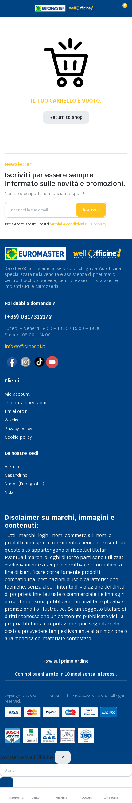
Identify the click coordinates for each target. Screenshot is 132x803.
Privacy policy (18, 428)
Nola (9, 492)
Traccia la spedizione (26, 402)
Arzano (12, 466)
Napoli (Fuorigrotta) (24, 484)
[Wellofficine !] (65, 8)
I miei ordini (17, 411)
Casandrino (16, 475)
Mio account (17, 394)
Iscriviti (91, 209)
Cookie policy (18, 437)
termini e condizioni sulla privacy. (78, 224)
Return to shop (66, 117)
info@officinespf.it (25, 346)
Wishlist (12, 420)
